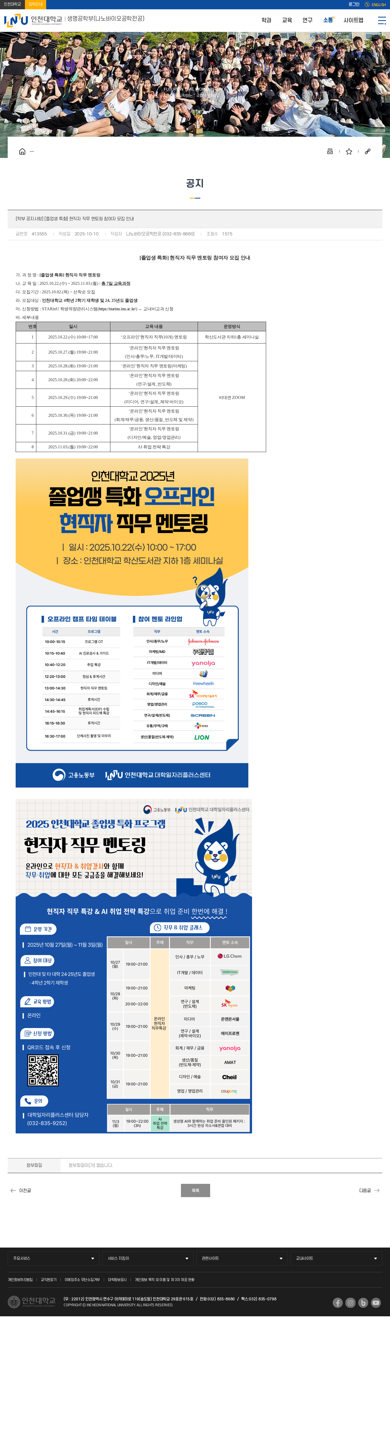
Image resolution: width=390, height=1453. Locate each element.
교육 (287, 21)
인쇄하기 (330, 151)
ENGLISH (379, 4)
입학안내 (35, 4)
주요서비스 (21, 1258)
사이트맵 (353, 21)
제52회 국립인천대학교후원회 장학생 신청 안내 (377, 1190)
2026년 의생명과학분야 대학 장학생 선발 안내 (13, 1190)
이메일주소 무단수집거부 (82, 1280)
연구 (307, 21)
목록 (195, 1190)
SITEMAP (382, 20)
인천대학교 (12, 4)
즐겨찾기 (349, 151)
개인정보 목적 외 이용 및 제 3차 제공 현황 (164, 1280)
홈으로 (22, 151)
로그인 (354, 4)
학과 (266, 21)
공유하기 (367, 151)
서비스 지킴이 (118, 1258)
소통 (328, 21)
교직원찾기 (49, 1280)
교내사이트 (304, 1258)
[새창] (337, 1302)
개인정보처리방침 (20, 1280)
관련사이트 (210, 1258)
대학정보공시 (117, 1280)
